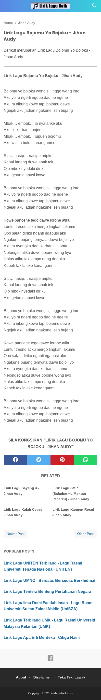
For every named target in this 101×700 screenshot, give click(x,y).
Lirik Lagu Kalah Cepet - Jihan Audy (24, 512)
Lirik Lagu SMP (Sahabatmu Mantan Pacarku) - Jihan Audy (70, 493)
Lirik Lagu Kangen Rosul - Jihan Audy (74, 512)
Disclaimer (42, 677)
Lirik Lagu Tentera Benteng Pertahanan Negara (47, 591)
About (21, 677)
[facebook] (15, 460)
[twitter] (39, 460)
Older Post (85, 534)
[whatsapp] (86, 460)
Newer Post (16, 534)
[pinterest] (62, 460)
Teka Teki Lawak (71, 677)
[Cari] (94, 7)
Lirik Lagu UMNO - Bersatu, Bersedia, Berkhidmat (49, 580)
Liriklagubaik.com (61, 693)
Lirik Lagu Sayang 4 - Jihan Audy (21, 490)
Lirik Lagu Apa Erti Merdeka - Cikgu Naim (42, 637)
